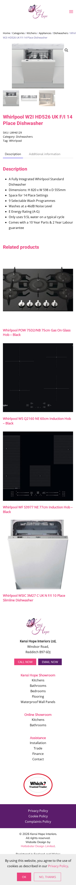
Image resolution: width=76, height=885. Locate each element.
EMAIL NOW (50, 662)
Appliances (45, 33)
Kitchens (32, 33)
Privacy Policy (38, 811)
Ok (24, 877)
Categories (18, 33)
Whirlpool (15, 141)
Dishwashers (60, 33)
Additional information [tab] (44, 154)
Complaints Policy (38, 821)
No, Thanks (47, 877)
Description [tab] (13, 154)
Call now (25, 662)
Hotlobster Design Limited (38, 846)
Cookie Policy (38, 816)
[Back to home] (38, 11)
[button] (71, 11)
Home (6, 33)
